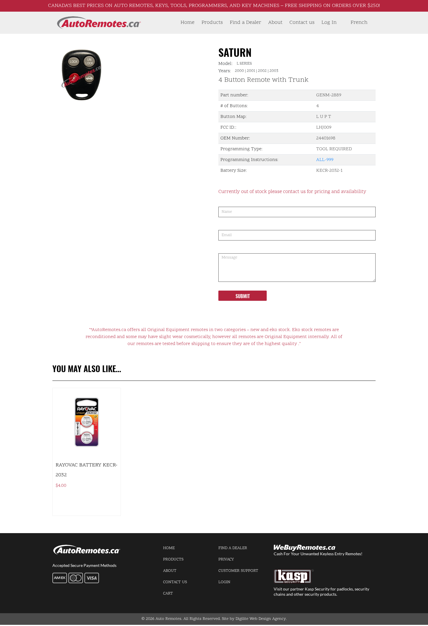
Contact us (301, 22)
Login (224, 582)
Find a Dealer (245, 22)
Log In (329, 22)
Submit (243, 296)
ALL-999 (324, 160)
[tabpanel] (117, 74)
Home (187, 22)
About (275, 22)
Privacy (226, 559)
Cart (168, 593)
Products (212, 22)
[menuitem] (359, 22)
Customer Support (238, 571)
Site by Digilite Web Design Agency (254, 619)
